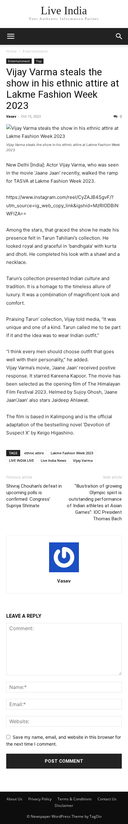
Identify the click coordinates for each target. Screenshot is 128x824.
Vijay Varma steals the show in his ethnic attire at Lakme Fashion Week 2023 (62, 88)
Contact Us (107, 799)
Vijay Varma (83, 460)
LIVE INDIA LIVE (21, 460)
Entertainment (35, 51)
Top (39, 61)
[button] (11, 36)
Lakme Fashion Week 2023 (72, 453)
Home (11, 51)
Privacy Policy (40, 799)
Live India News (53, 460)
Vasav (11, 116)
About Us (14, 799)
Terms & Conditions (74, 799)
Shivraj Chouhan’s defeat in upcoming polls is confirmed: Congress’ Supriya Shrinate (34, 495)
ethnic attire (34, 453)
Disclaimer (64, 805)
